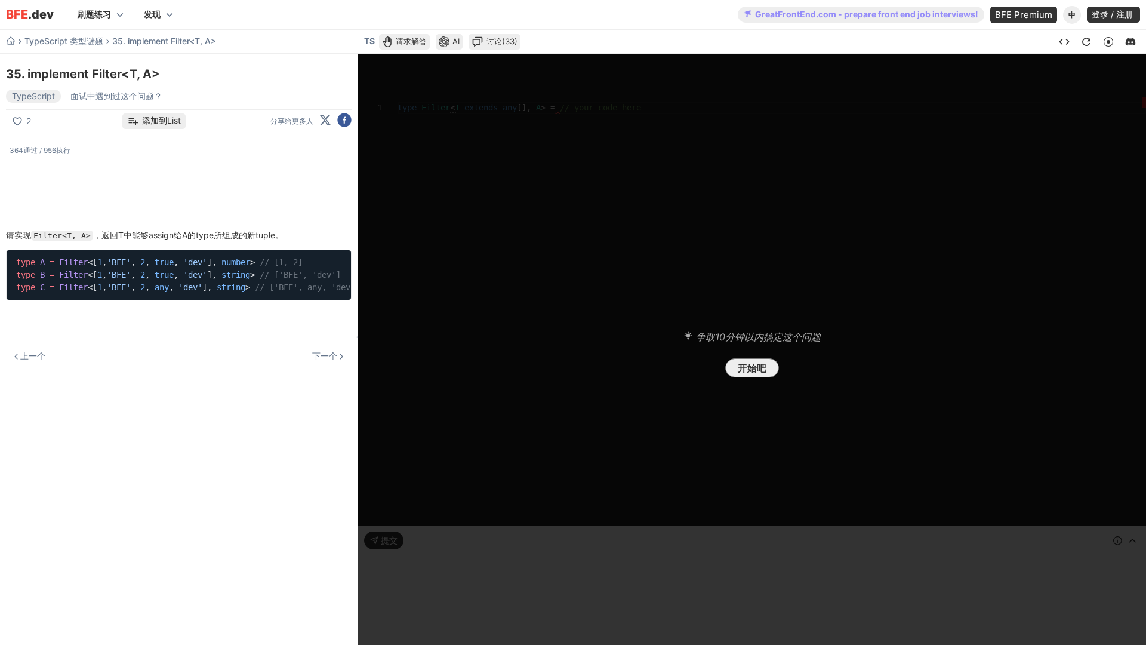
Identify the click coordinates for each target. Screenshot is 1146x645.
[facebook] (344, 121)
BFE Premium (1023, 14)
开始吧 (752, 368)
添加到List (161, 120)
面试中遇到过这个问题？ (116, 96)
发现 (152, 14)
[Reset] (1086, 41)
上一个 (32, 356)
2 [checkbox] (28, 121)
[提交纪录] (1064, 41)
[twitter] (325, 121)
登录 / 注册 (1113, 14)
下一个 (324, 356)
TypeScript (33, 96)
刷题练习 (94, 14)
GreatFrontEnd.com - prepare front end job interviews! (866, 14)
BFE (30, 15)
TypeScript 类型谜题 (63, 41)
